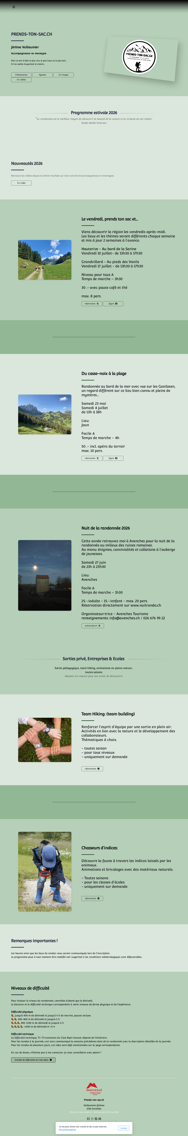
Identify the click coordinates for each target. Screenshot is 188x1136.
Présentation (21, 75)
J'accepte (123, 1128)
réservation (90, 303)
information (90, 768)
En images (63, 75)
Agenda (42, 75)
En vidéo (21, 183)
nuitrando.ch (91, 626)
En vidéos (21, 79)
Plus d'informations (67, 1129)
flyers (111, 303)
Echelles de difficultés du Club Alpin (31, 1060)
